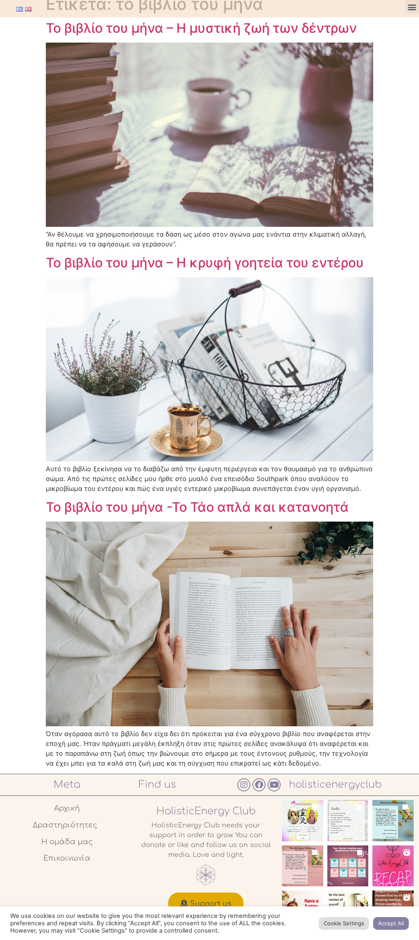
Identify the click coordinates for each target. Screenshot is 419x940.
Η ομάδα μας (67, 842)
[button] (412, 7)
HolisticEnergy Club (206, 811)
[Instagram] (243, 784)
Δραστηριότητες (65, 825)
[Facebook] (259, 784)
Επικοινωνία (66, 858)
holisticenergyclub (335, 784)
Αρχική (67, 808)
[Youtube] (274, 784)
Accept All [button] (391, 923)
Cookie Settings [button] (344, 923)
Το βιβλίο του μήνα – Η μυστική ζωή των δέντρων (201, 28)
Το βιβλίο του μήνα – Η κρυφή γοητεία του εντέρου (205, 263)
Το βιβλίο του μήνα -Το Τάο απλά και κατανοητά (197, 507)
